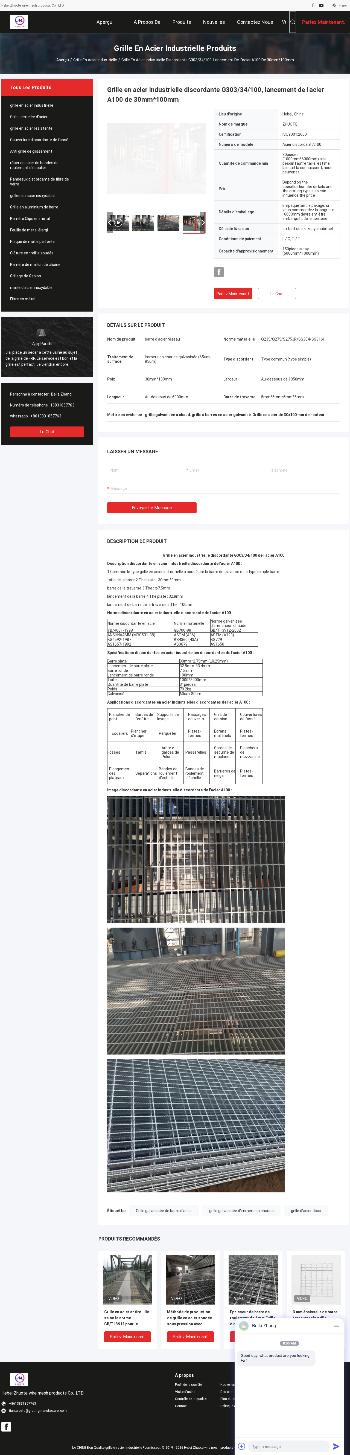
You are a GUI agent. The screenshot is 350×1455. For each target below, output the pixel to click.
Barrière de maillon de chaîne (35, 264)
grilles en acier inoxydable (32, 195)
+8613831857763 (45, 416)
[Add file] (242, 1446)
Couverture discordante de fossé (39, 140)
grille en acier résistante (31, 128)
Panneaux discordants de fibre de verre (39, 181)
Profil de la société (188, 1385)
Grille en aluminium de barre (34, 207)
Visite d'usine (185, 1392)
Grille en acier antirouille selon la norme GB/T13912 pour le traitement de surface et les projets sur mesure (126, 1318)
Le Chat (47, 431)
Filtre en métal (22, 299)
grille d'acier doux (306, 1211)
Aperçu (62, 60)
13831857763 (62, 405)
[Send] (336, 1446)
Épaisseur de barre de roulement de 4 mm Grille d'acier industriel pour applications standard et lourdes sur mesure (252, 1318)
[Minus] (336, 1326)
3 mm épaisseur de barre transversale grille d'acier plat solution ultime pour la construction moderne (315, 1318)
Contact (181, 1406)
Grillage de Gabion (25, 276)
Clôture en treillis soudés (32, 253)
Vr (284, 22)
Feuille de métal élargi (29, 230)
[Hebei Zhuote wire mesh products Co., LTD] (19, 22)
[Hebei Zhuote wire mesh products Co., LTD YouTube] (321, 5)
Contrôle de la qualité (190, 1399)
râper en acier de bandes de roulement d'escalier (34, 165)
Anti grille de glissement (31, 151)
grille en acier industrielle (95, 60)
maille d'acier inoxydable (31, 287)
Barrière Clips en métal (30, 218)
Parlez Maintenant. (233, 294)
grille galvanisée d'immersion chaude (241, 1211)
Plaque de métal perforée (32, 241)
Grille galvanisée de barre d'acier (164, 1211)
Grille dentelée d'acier (29, 117)
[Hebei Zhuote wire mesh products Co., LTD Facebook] (313, 5)
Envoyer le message (152, 507)
